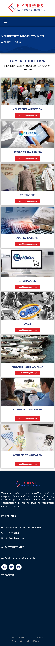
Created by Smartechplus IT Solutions (27, 641)
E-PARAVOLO (27, 280)
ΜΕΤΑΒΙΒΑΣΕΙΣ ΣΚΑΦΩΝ (27, 366)
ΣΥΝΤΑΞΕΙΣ (27, 195)
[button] (5, 21)
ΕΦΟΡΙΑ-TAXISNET (27, 237)
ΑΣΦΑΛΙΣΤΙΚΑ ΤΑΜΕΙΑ (27, 152)
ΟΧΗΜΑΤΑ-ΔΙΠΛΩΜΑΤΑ (27, 409)
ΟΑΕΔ (27, 323)
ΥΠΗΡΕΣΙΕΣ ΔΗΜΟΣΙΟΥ (27, 109)
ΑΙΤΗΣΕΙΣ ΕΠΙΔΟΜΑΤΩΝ (27, 455)
